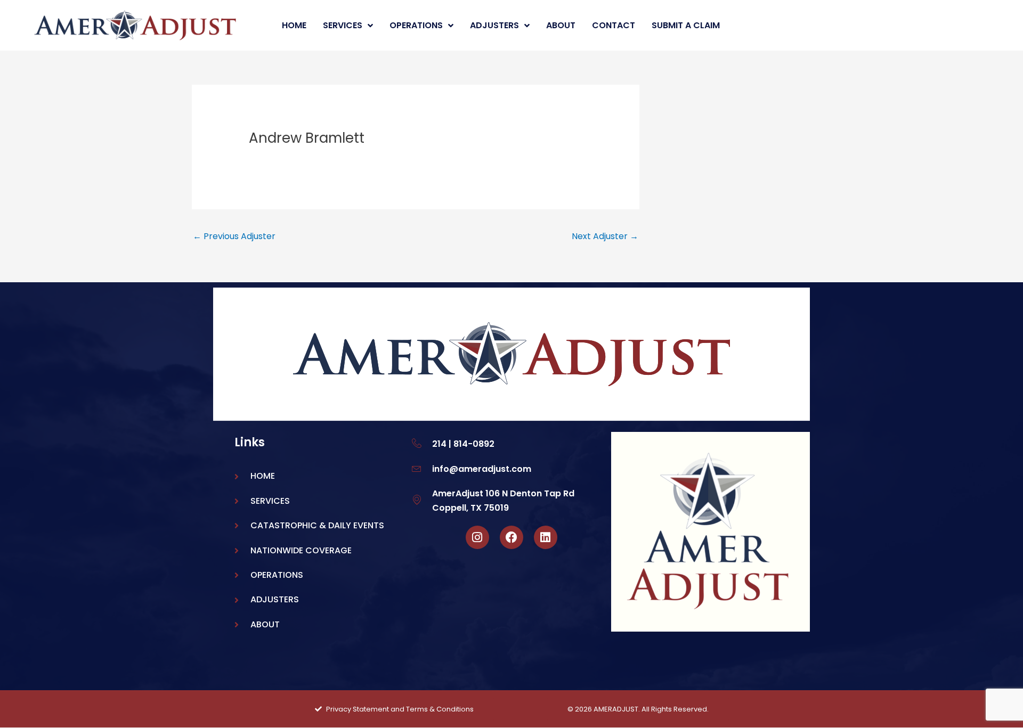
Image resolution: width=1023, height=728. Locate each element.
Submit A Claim (686, 25)
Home (294, 25)
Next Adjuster (605, 236)
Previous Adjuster (234, 236)
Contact (613, 25)
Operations (416, 25)
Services (342, 25)
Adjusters (494, 25)
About (560, 25)
